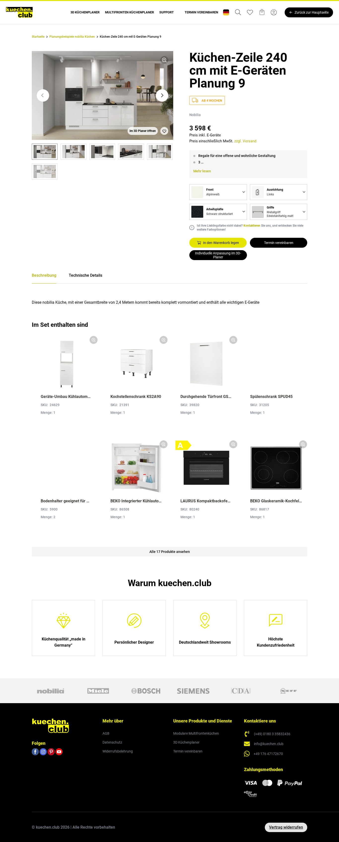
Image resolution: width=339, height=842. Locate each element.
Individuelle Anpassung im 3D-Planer (218, 255)
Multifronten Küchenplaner (129, 12)
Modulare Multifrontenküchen (196, 733)
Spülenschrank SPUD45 (271, 396)
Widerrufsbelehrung (117, 751)
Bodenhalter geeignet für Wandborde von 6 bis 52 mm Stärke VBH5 (67, 501)
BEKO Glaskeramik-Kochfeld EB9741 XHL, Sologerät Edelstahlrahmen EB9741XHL (276, 501)
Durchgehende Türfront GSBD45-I (206, 396)
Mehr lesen (202, 171)
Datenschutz (112, 742)
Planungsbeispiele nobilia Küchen (72, 36)
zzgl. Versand (245, 141)
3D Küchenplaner (85, 12)
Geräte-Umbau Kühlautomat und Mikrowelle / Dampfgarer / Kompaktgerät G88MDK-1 (67, 396)
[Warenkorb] (262, 12)
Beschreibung (44, 275)
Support (166, 12)
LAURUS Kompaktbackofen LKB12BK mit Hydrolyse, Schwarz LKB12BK (206, 501)
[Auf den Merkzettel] (164, 131)
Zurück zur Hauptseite (312, 12)
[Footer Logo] (50, 725)
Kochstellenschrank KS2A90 (135, 396)
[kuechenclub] (19, 12)
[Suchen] (238, 12)
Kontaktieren (251, 225)
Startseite (38, 36)
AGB (105, 733)
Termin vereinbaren (201, 12)
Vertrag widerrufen (286, 827)
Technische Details (85, 275)
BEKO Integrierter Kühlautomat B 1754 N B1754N (136, 501)
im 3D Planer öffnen (143, 131)
